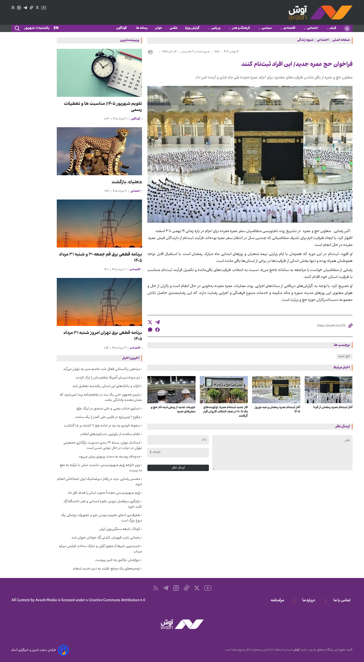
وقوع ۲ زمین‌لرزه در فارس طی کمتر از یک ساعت (107, 417)
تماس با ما (343, 600)
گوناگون (122, 28)
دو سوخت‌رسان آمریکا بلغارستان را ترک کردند (108, 378)
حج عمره (344, 356)
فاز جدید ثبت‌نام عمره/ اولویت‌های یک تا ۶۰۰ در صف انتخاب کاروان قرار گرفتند (225, 411)
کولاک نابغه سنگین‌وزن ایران (119, 529)
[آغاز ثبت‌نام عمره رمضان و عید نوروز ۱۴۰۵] (276, 389)
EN (56, 28)
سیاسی (267, 28)
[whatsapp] (150, 329)
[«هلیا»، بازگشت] (99, 151)
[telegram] (157, 322)
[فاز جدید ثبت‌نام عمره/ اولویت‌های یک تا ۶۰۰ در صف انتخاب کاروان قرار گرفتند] (224, 389)
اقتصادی (290, 28)
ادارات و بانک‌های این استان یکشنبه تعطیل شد (106, 386)
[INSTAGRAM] (19, 8)
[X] (37, 8)
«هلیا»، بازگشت (127, 183)
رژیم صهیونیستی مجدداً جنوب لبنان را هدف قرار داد (104, 493)
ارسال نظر (178, 468)
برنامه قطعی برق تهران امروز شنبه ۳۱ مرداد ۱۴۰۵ (102, 336)
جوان (158, 28)
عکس (173, 28)
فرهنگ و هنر (241, 28)
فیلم (333, 28)
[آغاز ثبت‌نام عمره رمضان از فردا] (329, 389)
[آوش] (321, 12)
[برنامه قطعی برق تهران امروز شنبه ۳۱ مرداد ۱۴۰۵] (99, 302)
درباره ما (309, 600)
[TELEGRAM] (25, 8)
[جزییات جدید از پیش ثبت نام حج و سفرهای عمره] (171, 389)
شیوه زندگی (305, 40)
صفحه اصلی (341, 40)
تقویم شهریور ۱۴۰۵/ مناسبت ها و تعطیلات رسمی (103, 107)
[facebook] (157, 329)
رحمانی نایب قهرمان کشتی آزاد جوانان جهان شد (105, 538)
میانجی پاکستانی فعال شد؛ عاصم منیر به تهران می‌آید (101, 369)
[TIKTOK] (31, 8)
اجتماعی (312, 28)
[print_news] (152, 52)
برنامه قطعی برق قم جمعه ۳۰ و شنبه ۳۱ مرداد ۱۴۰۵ (100, 258)
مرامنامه (278, 600)
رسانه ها (142, 28)
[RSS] (13, 8)
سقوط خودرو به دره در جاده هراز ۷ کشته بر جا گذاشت (102, 426)
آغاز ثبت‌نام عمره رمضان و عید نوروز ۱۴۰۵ (277, 409)
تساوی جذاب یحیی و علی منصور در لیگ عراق (108, 408)
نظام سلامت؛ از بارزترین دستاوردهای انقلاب (110, 434)
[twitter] (150, 322)
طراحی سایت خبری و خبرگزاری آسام (33, 650)
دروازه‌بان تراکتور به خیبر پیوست (117, 560)
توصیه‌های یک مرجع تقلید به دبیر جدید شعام (106, 569)
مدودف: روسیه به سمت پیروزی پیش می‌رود (109, 456)
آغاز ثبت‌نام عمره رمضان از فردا (333, 407)
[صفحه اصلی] (347, 28)
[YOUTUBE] (43, 7)
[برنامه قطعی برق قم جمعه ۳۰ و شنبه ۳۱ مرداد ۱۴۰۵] (99, 224)
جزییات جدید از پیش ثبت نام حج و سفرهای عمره (173, 409)
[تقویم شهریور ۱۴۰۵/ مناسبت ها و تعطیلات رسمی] (99, 73)
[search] (17, 28)
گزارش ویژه (192, 28)
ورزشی (215, 28)
